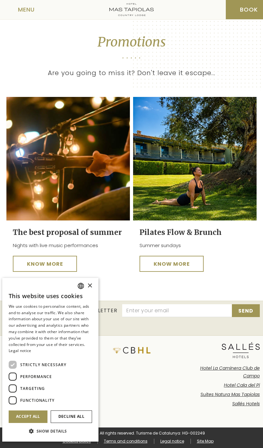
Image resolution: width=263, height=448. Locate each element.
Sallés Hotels (246, 404)
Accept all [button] (28, 416)
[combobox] (81, 286)
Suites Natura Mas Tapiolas (230, 394)
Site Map (205, 441)
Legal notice (172, 441)
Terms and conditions (126, 441)
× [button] (89, 285)
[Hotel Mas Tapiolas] (131, 9)
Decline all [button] (71, 416)
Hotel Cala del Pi (242, 385)
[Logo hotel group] (241, 350)
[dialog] (50, 360)
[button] (50, 431)
